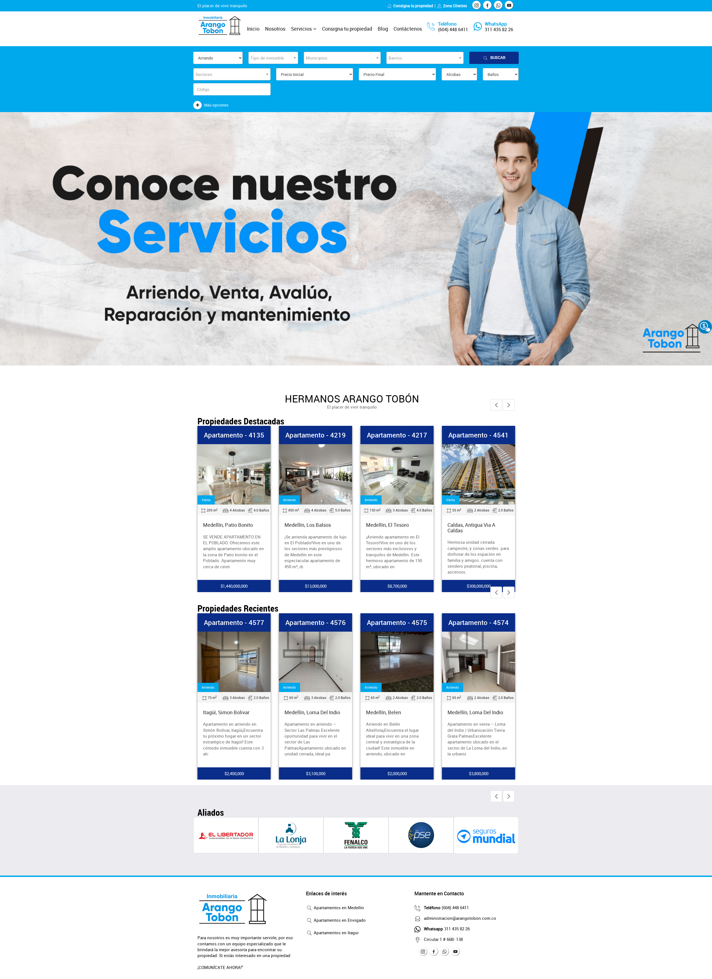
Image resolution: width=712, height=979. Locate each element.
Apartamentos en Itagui (336, 932)
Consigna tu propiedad (413, 5)
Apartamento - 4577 (234, 622)
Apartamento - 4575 (397, 622)
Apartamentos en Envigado (339, 920)
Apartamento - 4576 (315, 622)
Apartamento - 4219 (381, 435)
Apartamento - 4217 (462, 435)
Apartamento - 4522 (218, 435)
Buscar (497, 57)
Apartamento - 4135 (299, 435)
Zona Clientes (455, 5)
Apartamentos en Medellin (338, 907)
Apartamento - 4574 (478, 622)
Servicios (301, 28)
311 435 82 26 (499, 29)
